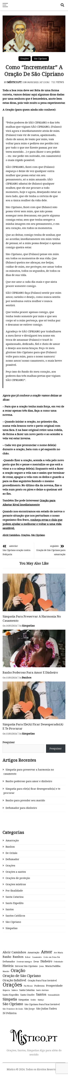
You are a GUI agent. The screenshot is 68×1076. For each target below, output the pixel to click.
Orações (24, 58)
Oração (18, 970)
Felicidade (58, 961)
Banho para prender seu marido (25, 800)
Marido (6, 971)
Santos (10, 909)
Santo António (42, 990)
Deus (36, 961)
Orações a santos (16, 871)
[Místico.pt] (34, 1032)
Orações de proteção (18, 878)
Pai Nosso (28, 986)
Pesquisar (9, 742)
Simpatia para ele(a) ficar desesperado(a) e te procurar (31, 791)
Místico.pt (14, 82)
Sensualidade (54, 995)
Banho (7, 957)
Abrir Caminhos (11, 535)
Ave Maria (58, 952)
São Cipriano (40, 58)
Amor (46, 952)
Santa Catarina (15, 896)
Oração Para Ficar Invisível (42, 980)
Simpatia (10, 999)
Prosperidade (54, 985)
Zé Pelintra (10, 1013)
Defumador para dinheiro (21, 807)
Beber (28, 957)
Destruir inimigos (24, 961)
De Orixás (11, 853)
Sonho (33, 1000)
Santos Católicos (15, 915)
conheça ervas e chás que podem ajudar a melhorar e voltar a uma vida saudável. (32, 524)
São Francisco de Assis (13, 1009)
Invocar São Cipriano (26, 966)
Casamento (37, 957)
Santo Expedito (15, 903)
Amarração (12, 840)
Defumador (12, 859)
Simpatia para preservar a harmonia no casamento (28, 771)
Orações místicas (16, 884)
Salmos (15, 990)
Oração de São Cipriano (22, 975)
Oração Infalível (14, 980)
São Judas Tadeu (46, 1008)
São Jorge (29, 1008)
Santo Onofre (27, 994)
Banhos (26, 677)
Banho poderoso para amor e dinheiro (30, 672)
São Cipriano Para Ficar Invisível (42, 1004)
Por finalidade (14, 890)
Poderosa (39, 985)
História (8, 966)
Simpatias (28, 625)
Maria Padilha (52, 966)
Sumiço (41, 1000)
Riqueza (6, 990)
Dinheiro (46, 961)
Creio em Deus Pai (51, 957)
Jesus (41, 966)
